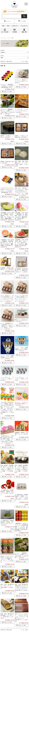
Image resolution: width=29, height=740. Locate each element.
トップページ (3, 37)
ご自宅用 (14, 32)
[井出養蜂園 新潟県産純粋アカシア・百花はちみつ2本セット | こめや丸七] (21, 262)
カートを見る (23, 21)
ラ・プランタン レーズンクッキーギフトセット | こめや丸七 (21, 111)
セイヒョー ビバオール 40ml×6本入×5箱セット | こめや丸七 (22, 404)
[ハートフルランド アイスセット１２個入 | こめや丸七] (7, 371)
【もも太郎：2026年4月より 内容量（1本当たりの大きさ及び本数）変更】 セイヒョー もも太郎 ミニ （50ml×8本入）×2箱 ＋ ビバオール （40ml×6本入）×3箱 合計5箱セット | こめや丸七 (7, 408)
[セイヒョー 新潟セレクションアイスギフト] (21, 73)
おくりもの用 (4, 32)
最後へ (26, 61)
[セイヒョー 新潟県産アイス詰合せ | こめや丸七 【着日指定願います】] (7, 76)
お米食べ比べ (15, 25)
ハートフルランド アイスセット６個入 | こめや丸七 (21, 379)
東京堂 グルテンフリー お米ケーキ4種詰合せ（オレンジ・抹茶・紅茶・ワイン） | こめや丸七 (7, 559)
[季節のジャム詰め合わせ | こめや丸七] (21, 313)
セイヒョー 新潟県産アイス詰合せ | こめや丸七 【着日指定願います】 (7, 86)
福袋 (8, 25)
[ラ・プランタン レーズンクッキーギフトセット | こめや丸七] (21, 101)
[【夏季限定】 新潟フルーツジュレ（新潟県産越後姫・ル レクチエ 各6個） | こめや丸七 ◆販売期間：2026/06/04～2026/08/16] (21, 516)
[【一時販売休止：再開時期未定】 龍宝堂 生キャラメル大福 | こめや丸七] (7, 484)
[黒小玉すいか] (7, 233)
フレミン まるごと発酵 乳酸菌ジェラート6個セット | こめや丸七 (22, 349)
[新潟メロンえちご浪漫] (7, 206)
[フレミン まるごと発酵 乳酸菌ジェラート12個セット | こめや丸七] (7, 345)
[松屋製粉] (7, 261)
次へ (24, 61)
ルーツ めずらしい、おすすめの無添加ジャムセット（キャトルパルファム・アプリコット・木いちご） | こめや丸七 (7, 298)
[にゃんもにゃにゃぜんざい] (21, 179)
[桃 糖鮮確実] (21, 206)
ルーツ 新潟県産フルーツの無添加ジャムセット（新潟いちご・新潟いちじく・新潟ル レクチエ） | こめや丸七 (7, 326)
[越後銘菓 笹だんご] (7, 101)
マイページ (8, 21)
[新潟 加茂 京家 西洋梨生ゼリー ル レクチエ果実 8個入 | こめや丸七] (21, 153)
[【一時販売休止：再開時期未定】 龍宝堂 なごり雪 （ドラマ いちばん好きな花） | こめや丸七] (21, 486)
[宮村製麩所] (7, 457)
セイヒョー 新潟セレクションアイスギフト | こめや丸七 (21, 81)
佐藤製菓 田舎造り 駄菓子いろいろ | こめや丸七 (21, 434)
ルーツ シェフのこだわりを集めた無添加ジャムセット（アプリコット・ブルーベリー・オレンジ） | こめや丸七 (21, 298)
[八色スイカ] (21, 233)
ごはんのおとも (24, 25)
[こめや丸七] (14, 7)
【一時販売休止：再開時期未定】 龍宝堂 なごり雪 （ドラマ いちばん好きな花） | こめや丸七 (21, 497)
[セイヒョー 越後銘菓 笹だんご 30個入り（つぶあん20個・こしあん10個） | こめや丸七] (21, 544)
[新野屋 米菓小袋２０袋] (7, 153)
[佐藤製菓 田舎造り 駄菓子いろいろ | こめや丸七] (21, 426)
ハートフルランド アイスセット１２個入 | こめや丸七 (7, 379)
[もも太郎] (7, 427)
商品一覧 (24, 32)
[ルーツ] (7, 287)
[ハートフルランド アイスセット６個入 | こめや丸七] (21, 371)
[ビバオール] (21, 394)
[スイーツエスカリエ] (21, 605)
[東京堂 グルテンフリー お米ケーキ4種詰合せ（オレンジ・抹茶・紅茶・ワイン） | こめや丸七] (7, 546)
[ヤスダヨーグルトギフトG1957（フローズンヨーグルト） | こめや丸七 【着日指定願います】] (7, 179)
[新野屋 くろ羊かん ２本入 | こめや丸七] (7, 127)
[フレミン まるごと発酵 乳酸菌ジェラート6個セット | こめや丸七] (21, 341)
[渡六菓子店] (7, 576)
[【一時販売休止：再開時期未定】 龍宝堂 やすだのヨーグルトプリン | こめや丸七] (7, 514)
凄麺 (3, 25)
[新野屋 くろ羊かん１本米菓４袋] (21, 127)
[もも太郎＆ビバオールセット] (7, 394)
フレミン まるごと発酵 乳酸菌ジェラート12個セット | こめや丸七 (8, 357)
